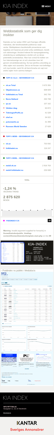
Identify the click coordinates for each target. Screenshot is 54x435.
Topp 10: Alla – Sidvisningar (20, 78)
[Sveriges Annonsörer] (27, 430)
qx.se (8, 104)
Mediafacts (7, 413)
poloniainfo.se (12, 122)
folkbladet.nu (12, 148)
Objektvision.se (13, 90)
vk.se (8, 144)
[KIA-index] (15, 6)
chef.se (9, 117)
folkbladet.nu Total (14, 94)
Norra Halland (12, 99)
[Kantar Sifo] (27, 423)
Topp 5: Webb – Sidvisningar (20, 136)
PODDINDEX (12, 221)
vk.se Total (11, 85)
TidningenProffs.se (14, 113)
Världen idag (11, 108)
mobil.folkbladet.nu (14, 170)
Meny (48, 6)
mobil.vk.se (11, 166)
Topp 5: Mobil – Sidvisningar (20, 158)
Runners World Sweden (16, 126)
